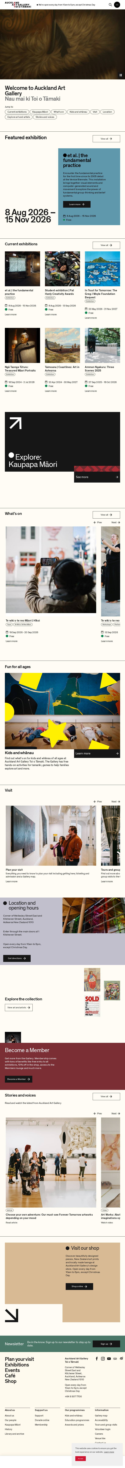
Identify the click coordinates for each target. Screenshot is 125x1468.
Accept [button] (80, 1458)
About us (9, 1415)
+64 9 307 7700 (73, 1396)
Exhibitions (17, 1364)
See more (82, 477)
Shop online (77, 1286)
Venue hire (100, 1438)
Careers (99, 1434)
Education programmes (77, 1420)
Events (12, 1370)
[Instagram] (103, 1359)
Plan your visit (19, 1359)
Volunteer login (102, 1429)
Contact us (100, 1443)
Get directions (15, 958)
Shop (10, 1381)
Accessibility (101, 1420)
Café (10, 1375)
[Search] (110, 5)
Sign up (104, 1343)
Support (39, 1415)
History (8, 1429)
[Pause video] (121, 75)
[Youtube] (109, 1359)
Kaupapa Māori (12, 1424)
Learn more (109, 1452)
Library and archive (14, 1434)
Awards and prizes (74, 1424)
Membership (41, 1424)
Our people (10, 1420)
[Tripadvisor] (115, 1359)
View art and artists (16, 1007)
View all (104, 138)
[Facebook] (97, 1359)
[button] (51, 1171)
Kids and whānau (73, 1415)
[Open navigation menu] (117, 5)
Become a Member (16, 1079)
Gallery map (101, 1415)
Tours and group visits (106, 1424)
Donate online (42, 1420)
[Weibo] (121, 1359)
